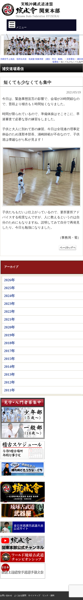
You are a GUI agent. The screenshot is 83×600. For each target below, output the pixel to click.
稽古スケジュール (22, 450)
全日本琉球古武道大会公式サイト (22, 527)
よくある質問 (20, 595)
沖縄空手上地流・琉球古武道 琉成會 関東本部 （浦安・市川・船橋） (32, 11)
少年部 (22, 414)
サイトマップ (34, 595)
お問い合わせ (6, 595)
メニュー (21, 27)
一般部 (22, 430)
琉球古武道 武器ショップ (22, 510)
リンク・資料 (48, 595)
